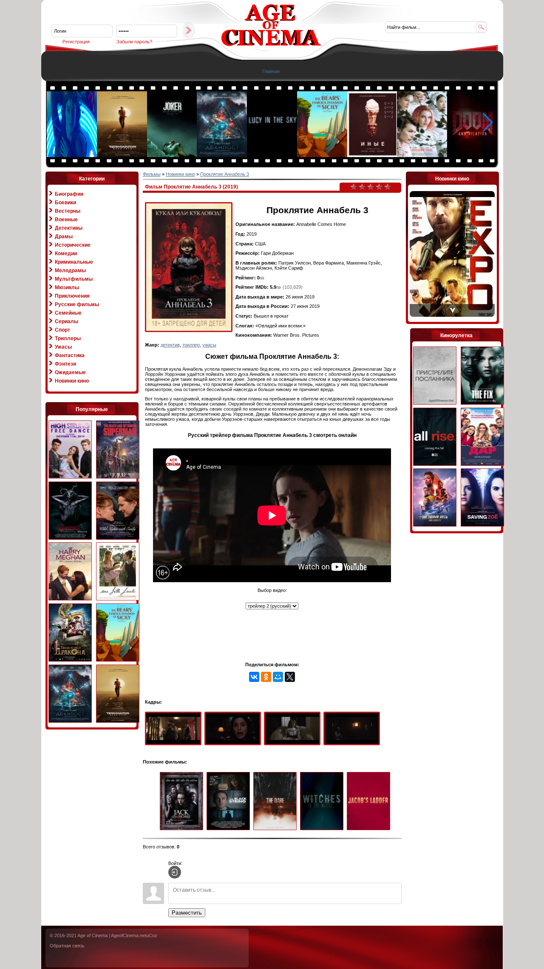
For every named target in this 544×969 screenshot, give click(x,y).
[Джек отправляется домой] (183, 801)
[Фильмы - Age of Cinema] (271, 44)
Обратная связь (67, 945)
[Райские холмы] (422, 155)
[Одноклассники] (266, 677)
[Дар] (482, 437)
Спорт (62, 330)
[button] (487, 122)
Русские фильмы (77, 304)
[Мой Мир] (278, 677)
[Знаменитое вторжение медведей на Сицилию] (322, 155)
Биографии (69, 194)
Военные (66, 220)
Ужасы (63, 347)
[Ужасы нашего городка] (70, 511)
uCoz (151, 935)
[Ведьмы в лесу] (323, 801)
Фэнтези (65, 364)
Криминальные (74, 262)
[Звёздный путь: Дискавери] (434, 497)
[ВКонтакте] (254, 677)
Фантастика (70, 355)
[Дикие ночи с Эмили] (117, 511)
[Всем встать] (434, 437)
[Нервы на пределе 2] (70, 449)
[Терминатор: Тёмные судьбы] (122, 155)
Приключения (72, 296)
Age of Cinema (92, 935)
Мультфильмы (74, 279)
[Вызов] (276, 801)
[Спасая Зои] (482, 497)
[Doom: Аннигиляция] (472, 155)
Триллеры (68, 338)
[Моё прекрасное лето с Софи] (117, 571)
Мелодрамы (70, 270)
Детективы (68, 228)
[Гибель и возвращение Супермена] (117, 449)
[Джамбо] (72, 155)
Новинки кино (72, 381)
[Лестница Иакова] (370, 801)
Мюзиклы (67, 287)
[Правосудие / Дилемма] (482, 376)
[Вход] (174, 872)
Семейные (68, 313)
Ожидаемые (70, 372)
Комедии (66, 253)
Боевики (65, 203)
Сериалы (66, 321)
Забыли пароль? (134, 41)
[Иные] (372, 155)
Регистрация (76, 41)
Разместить (187, 913)
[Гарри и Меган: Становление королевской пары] (70, 571)
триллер (191, 344)
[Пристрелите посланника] (434, 376)
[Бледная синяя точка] (272, 155)
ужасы (209, 344)
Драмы (64, 236)
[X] (290, 677)
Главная (271, 71)
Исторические (73, 245)
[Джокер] (172, 155)
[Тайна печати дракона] (70, 632)
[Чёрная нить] (230, 801)
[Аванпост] (222, 155)
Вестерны (67, 211)
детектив (170, 344)
